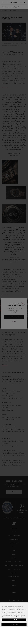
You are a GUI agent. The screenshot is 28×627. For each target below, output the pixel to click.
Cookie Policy (19, 616)
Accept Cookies (14, 624)
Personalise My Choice (14, 619)
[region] (14, 614)
